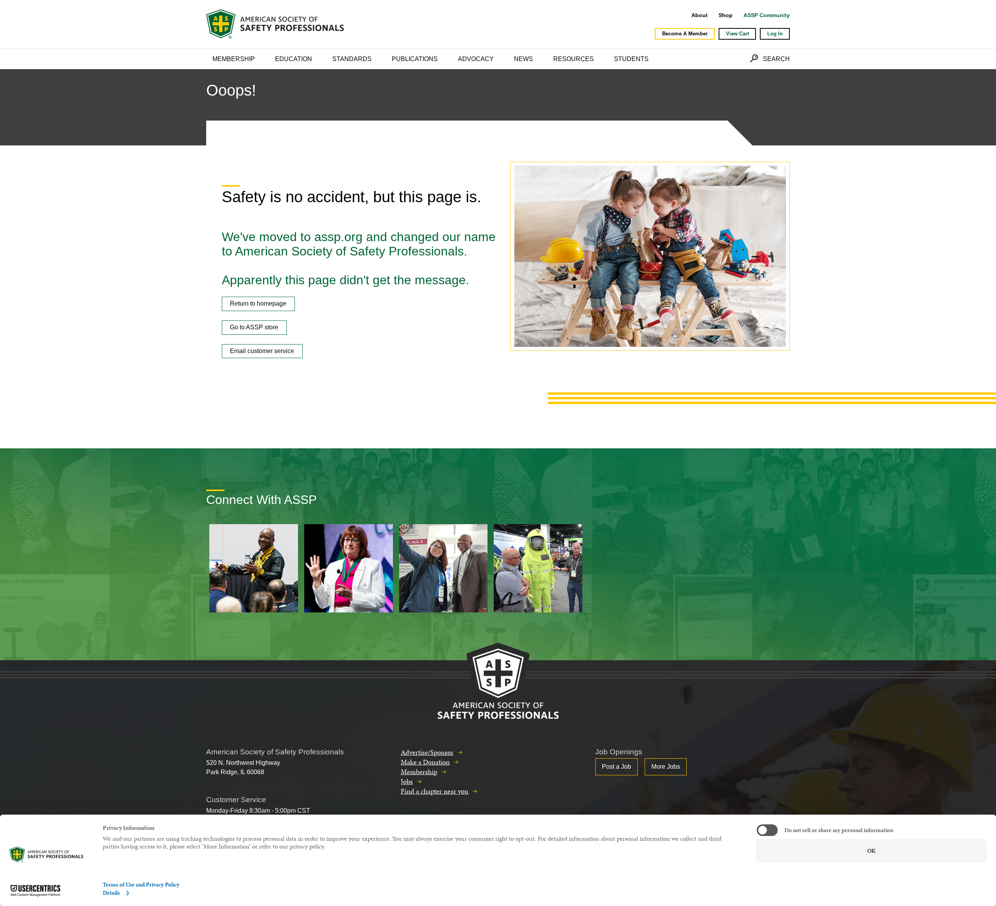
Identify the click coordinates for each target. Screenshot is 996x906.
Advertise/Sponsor (427, 752)
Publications (415, 59)
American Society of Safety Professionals (275, 24)
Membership (233, 59)
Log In (775, 34)
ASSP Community (766, 15)
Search (776, 59)
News (523, 59)
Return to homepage (258, 303)
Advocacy (476, 59)
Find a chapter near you (434, 791)
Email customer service (262, 351)
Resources (573, 59)
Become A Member (685, 34)
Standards (352, 59)
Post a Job (616, 766)
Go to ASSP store (254, 327)
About (699, 15)
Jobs (407, 781)
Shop (726, 15)
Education (293, 59)
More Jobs (665, 766)
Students (631, 59)
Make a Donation (425, 762)
